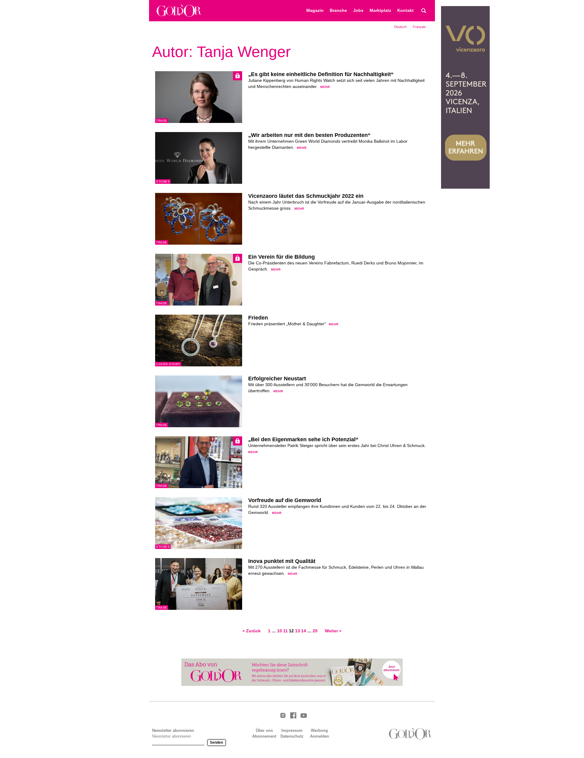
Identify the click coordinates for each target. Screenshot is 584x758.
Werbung (319, 730)
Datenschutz (292, 736)
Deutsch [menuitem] (400, 27)
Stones (163, 181)
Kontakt (405, 10)
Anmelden (319, 736)
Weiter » (333, 631)
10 (279, 631)
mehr (325, 87)
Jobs (358, 10)
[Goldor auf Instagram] (283, 715)
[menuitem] (400, 27)
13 (297, 631)
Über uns (264, 730)
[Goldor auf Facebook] (293, 715)
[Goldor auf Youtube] (304, 716)
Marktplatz (380, 10)
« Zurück (251, 631)
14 (303, 631)
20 (315, 631)
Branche (338, 10)
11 (285, 631)
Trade (161, 120)
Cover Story (168, 364)
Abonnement (264, 736)
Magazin (315, 10)
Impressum (292, 730)
